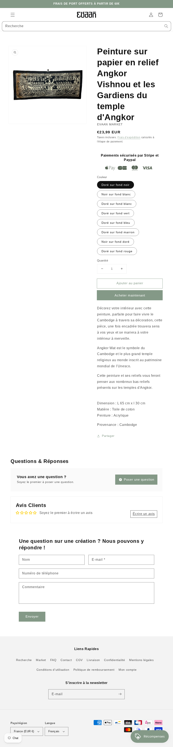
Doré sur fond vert (115, 213)
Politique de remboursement (94, 669)
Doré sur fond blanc (116, 203)
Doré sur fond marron (118, 232)
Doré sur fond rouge (116, 251)
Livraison (93, 660)
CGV (79, 660)
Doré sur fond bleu (115, 222)
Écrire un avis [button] (144, 514)
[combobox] (86, 26)
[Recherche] (166, 26)
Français (53, 731)
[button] (12, 14)
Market (41, 660)
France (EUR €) (24, 731)
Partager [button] (108, 435)
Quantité (102, 260)
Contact (66, 660)
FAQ (53, 660)
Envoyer (32, 616)
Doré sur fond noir (115, 184)
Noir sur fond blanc (116, 194)
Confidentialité (114, 660)
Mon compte (128, 669)
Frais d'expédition (129, 137)
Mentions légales (141, 660)
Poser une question (138, 479)
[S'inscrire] (119, 694)
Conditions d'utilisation (52, 669)
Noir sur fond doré (115, 241)
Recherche (24, 660)
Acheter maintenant (130, 295)
